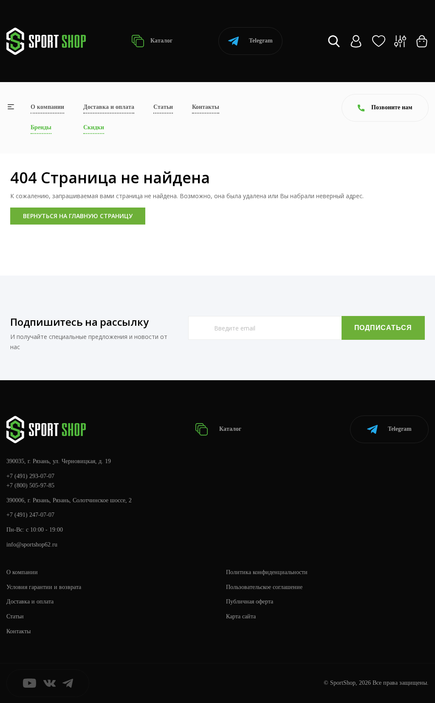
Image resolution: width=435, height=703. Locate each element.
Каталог (160, 40)
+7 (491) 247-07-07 (30, 515)
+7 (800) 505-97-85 (30, 485)
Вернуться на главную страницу (78, 216)
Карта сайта (241, 616)
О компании (47, 107)
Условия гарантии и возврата (43, 587)
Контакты (205, 107)
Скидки (93, 127)
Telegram (261, 40)
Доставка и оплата (108, 107)
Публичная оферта (249, 601)
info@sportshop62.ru (31, 544)
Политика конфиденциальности (267, 572)
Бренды (41, 127)
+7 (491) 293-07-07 (30, 476)
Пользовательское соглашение (264, 587)
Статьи (163, 107)
